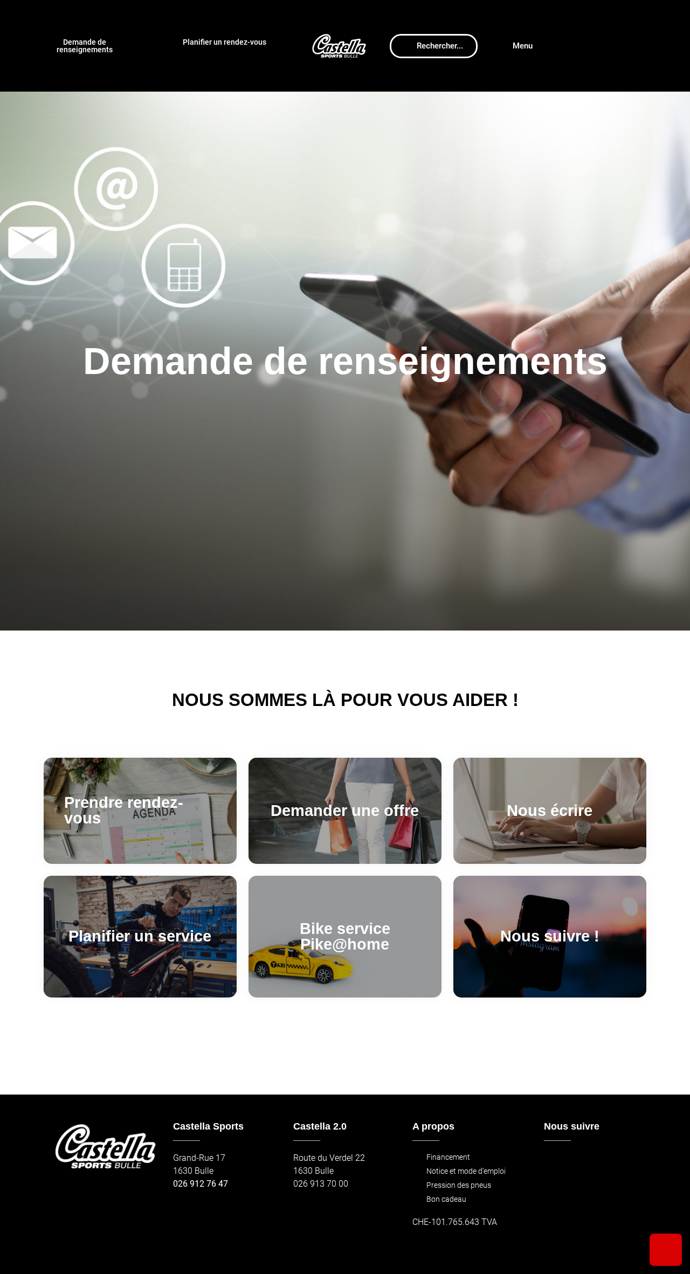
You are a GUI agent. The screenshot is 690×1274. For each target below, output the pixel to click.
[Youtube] (601, 1163)
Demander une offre (345, 810)
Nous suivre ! (549, 936)
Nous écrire (549, 810)
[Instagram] (578, 1163)
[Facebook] (555, 1163)
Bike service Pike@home (345, 936)
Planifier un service (139, 936)
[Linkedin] (625, 1163)
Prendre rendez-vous (123, 810)
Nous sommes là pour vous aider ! (345, 700)
